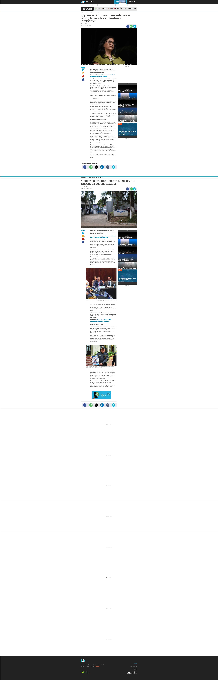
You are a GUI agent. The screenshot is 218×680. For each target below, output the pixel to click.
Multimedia (93, 666)
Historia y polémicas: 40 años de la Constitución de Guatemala (127, 133)
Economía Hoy (84, 664)
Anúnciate (135, 663)
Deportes (103, 664)
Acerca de (135, 665)
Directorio (135, 669)
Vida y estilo (87, 666)
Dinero (96, 664)
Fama (99, 664)
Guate (93, 664)
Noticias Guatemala (86, 12)
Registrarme (91, 1)
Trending (82, 666)
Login (87, 1)
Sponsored (97, 666)
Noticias (95, 12)
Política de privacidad (133, 666)
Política (100, 12)
